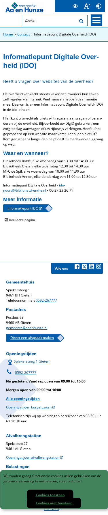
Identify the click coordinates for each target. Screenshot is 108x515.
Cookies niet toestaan (54, 503)
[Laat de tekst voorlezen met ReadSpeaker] (66, 2)
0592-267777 (46, 300)
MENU (96, 20)
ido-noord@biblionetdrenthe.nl (34, 188)
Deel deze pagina (21, 220)
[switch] (75, 6)
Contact (23, 34)
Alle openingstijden (23, 398)
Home (8, 34)
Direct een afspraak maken (32, 337)
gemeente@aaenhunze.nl (26, 327)
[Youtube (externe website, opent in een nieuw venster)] (91, 266)
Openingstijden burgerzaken (29, 407)
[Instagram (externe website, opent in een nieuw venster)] (99, 266)
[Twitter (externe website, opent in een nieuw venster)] (84, 266)
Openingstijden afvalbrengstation (32, 457)
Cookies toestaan (50, 494)
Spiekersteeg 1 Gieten (27, 361)
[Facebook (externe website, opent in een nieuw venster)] (77, 266)
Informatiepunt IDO (22, 208)
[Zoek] (81, 21)
